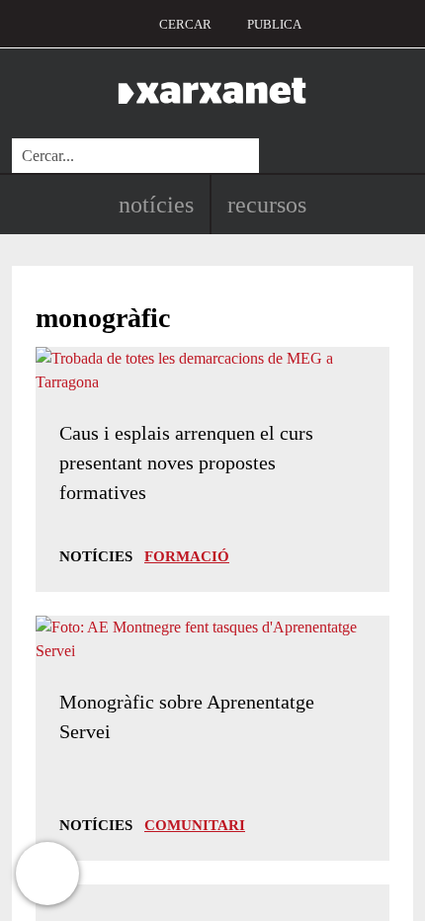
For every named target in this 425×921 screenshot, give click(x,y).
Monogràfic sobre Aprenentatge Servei (186, 716)
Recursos (266, 204)
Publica (274, 24)
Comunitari (194, 825)
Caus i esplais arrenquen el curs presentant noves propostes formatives (186, 462)
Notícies (156, 204)
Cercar (185, 24)
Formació (186, 556)
